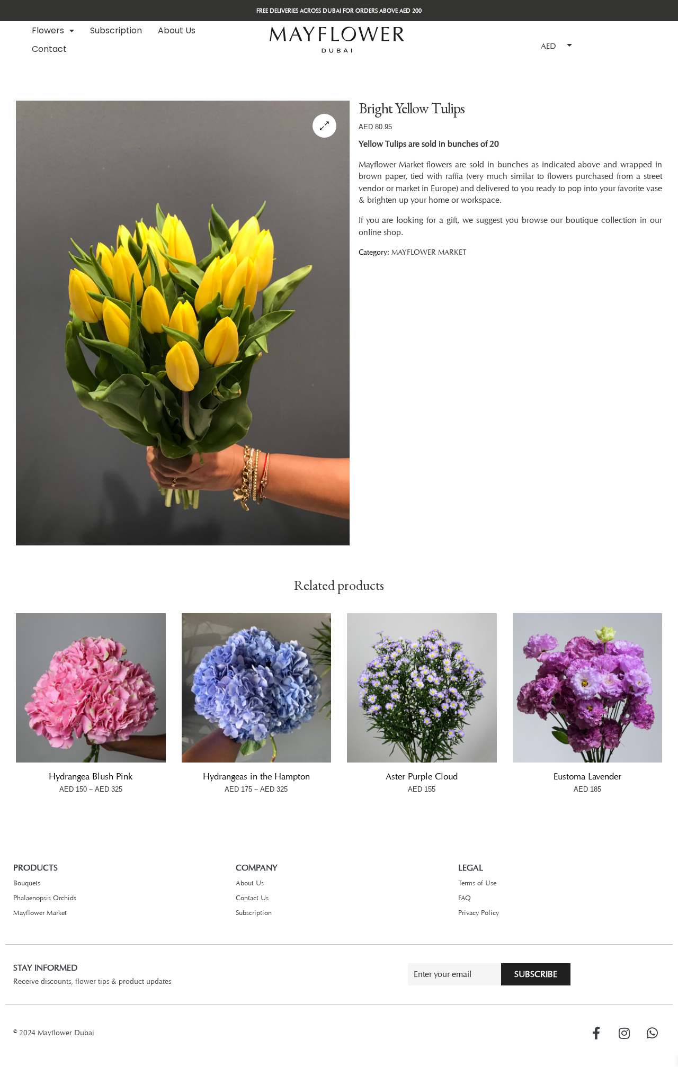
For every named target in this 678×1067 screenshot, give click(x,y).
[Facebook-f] (596, 1033)
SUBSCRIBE (535, 974)
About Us (176, 30)
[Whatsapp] (652, 1033)
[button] (53, 30)
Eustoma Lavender (587, 776)
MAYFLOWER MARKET (429, 251)
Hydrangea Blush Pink (90, 776)
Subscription (116, 30)
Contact (49, 49)
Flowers (48, 30)
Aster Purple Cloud (422, 776)
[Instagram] (624, 1033)
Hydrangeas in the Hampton (256, 776)
